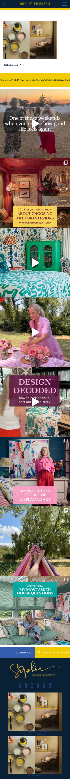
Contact (29, 735)
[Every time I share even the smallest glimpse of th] (35, 610)
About (39, 735)
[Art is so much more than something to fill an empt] (35, 471)
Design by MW (35, 775)
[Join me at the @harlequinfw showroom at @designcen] (35, 402)
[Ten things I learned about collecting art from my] (35, 193)
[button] (64, 4)
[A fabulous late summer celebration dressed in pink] (35, 332)
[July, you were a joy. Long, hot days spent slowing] (35, 541)
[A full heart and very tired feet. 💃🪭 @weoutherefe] (35, 123)
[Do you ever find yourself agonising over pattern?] (35, 262)
